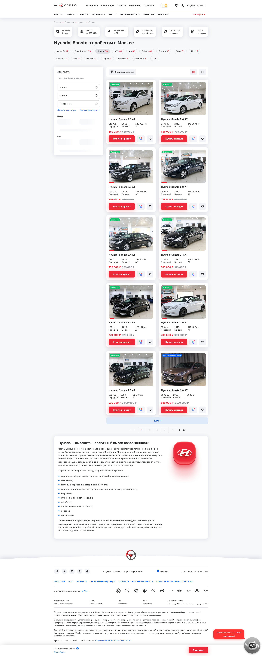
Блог (70, 581)
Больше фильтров (88, 110)
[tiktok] (87, 571)
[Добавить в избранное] (150, 138)
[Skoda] (144, 591)
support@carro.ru (133, 571)
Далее (157, 420)
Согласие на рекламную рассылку (174, 581)
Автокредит (107, 5)
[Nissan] (153, 591)
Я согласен (198, 650)
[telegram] (56, 571)
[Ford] (188, 591)
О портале (149, 5)
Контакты (82, 581)
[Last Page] (184, 430)
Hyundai (81, 22)
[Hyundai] (179, 591)
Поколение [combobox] (66, 103)
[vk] (72, 571)
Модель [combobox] (64, 95)
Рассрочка (92, 5)
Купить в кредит (122, 138)
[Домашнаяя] (68, 5)
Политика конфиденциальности (135, 581)
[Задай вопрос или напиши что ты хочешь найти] (252, 645)
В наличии (135, 5)
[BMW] (118, 591)
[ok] (79, 571)
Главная (57, 22)
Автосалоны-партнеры (102, 581)
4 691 (85, 591)
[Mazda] (162, 591)
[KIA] (171, 591)
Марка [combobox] (63, 87)
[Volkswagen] (136, 591)
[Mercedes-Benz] (127, 591)
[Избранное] (176, 5)
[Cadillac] (206, 591)
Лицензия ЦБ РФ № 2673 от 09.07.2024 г (113, 640)
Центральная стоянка (172, 355)
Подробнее (59, 652)
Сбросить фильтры (66, 110)
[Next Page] (180, 430)
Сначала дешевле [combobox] (124, 72)
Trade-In (121, 5)
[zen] (64, 571)
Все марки (198, 14)
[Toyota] (197, 591)
